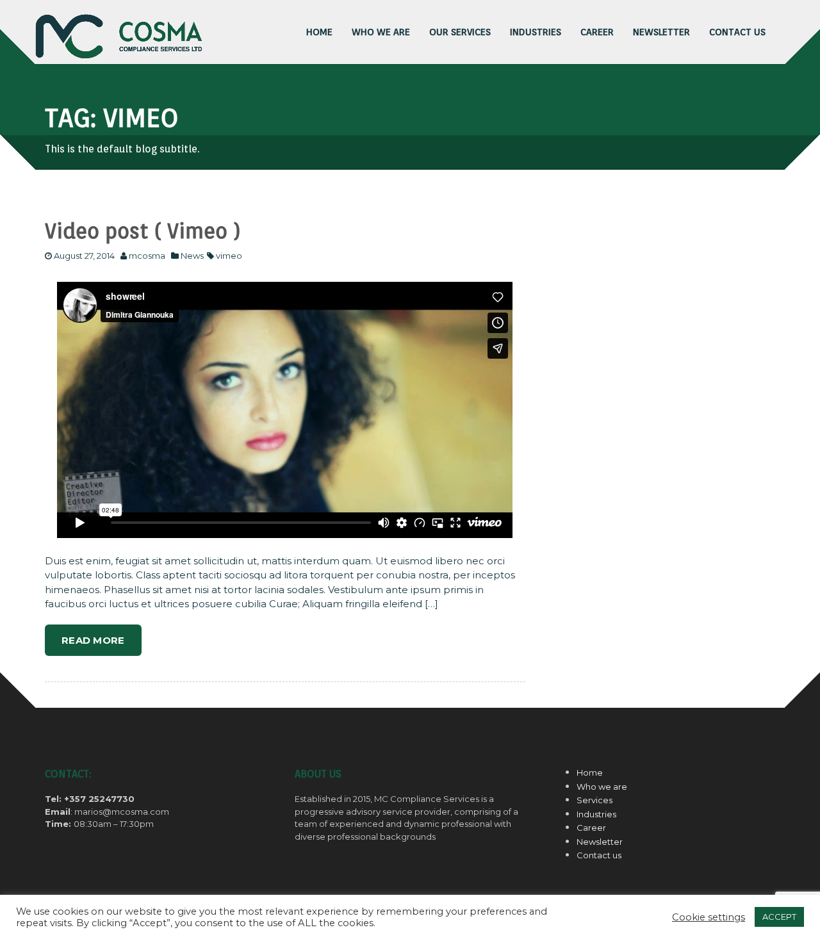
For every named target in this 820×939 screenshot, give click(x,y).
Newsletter (600, 842)
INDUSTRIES (535, 32)
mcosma (147, 255)
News (192, 255)
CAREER (597, 32)
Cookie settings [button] (708, 917)
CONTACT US (737, 32)
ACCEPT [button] (779, 916)
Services (594, 800)
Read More (93, 640)
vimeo (229, 255)
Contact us (599, 855)
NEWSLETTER (661, 32)
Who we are (381, 32)
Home (590, 772)
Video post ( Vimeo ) (143, 230)
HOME (319, 32)
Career (591, 827)
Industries (596, 814)
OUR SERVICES (460, 32)
